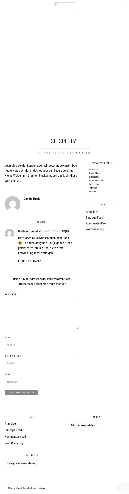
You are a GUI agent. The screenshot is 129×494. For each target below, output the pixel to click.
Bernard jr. (94, 169)
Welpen (92, 191)
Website (9, 374)
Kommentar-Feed (96, 223)
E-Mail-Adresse (13, 355)
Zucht (86, 153)
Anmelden (92, 212)
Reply (65, 231)
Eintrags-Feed (94, 217)
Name (8, 337)
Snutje (75, 153)
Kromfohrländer (96, 180)
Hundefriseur (95, 173)
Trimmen (93, 188)
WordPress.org (95, 229)
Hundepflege (95, 177)
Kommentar (11, 294)
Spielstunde (94, 184)
